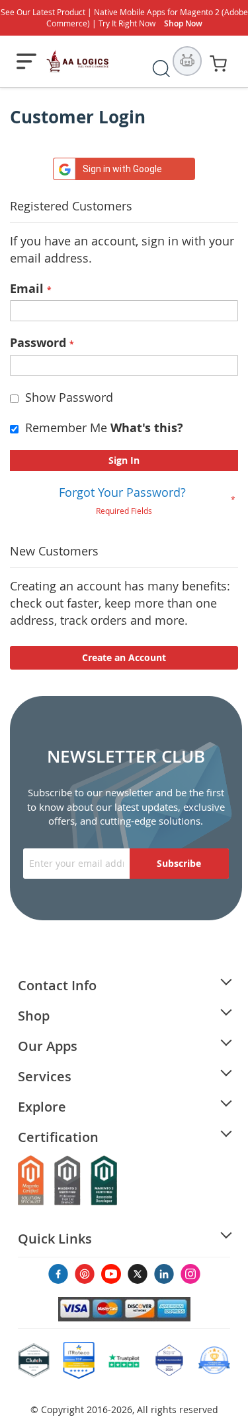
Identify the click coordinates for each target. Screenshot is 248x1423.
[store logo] (77, 61)
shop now (183, 23)
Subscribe (179, 863)
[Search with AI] (187, 61)
